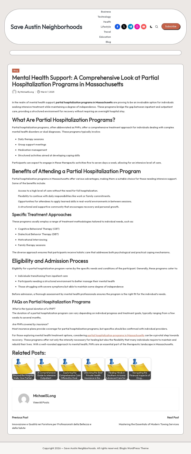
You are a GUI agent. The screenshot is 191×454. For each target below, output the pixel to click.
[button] (170, 26)
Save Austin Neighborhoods (46, 26)
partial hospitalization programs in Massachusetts (115, 335)
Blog (16, 70)
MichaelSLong (44, 395)
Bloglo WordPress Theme (134, 448)
